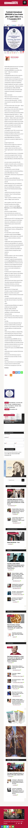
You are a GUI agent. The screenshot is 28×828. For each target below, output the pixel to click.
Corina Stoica (10, 662)
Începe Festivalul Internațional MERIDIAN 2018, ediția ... (11, 422)
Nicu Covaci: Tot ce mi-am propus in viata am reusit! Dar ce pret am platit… (17, 693)
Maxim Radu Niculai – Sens (13, 542)
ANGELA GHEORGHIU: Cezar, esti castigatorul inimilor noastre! (13, 817)
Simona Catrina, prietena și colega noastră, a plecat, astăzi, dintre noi (18, 667)
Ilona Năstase (10, 569)
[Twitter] (19, 372)
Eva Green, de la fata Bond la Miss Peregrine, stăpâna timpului (17, 599)
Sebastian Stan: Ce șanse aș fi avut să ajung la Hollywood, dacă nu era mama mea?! (17, 585)
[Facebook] (2, 826)
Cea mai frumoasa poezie (13, 533)
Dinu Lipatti (9, 404)
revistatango (15, 57)
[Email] (13, 826)
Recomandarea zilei (13, 409)
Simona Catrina (15, 688)
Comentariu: (6, 437)
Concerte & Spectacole (9, 415)
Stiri (5, 810)
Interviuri (10, 490)
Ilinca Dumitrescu (11, 405)
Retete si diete (10, 615)
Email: (15, 443)
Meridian (16, 405)
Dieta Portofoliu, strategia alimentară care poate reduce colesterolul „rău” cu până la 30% (15, 626)
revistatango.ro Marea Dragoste (10, 419)
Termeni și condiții (11, 823)
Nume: (5, 443)
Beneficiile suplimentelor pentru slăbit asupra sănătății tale (17, 634)
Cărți (9, 764)
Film (8, 554)
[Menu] (25, 2)
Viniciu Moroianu (12, 407)
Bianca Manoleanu (12, 402)
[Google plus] (14, 372)
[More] (11, 375)
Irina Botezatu (15, 601)
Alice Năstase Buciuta (11, 505)
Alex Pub (14, 636)
